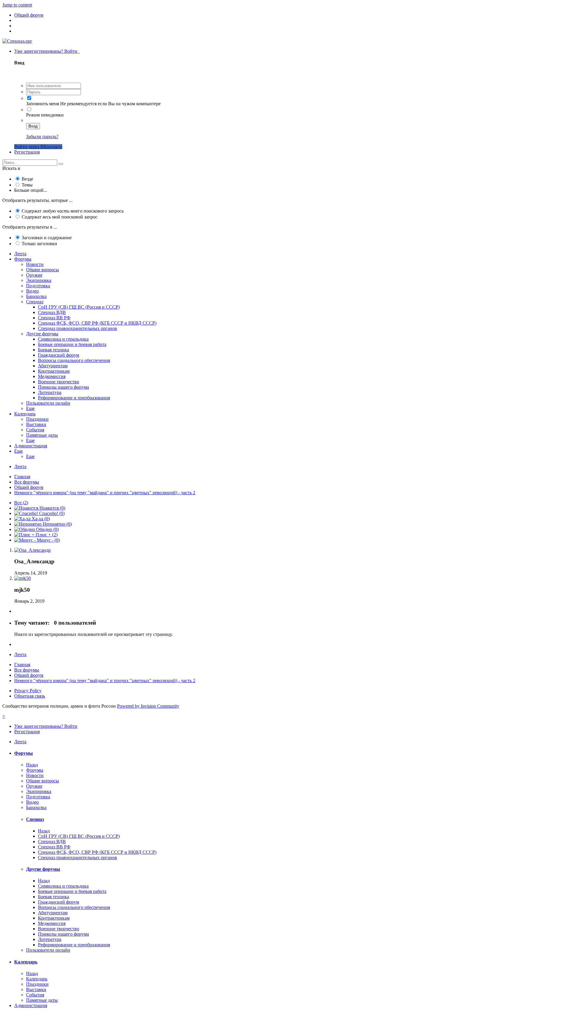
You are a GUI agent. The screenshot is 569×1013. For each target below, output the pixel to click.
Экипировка (38, 280)
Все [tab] (21, 502)
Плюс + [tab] (45, 534)
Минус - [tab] (48, 540)
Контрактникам (54, 371)
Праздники (37, 419)
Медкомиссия (51, 376)
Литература (49, 392)
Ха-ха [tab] (40, 518)
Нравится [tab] (51, 508)
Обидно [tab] (47, 529)
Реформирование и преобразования (74, 397)
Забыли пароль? (42, 136)
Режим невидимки (45, 114)
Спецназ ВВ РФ (54, 317)
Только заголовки (39, 243)
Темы (27, 184)
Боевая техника (53, 349)
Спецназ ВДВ (52, 312)
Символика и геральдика (63, 339)
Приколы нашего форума (63, 387)
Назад (32, 764)
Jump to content (17, 4)
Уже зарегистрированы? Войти (47, 51)
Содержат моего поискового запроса (73, 210)
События (35, 429)
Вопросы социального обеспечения (74, 360)
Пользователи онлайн (48, 403)
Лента (20, 253)
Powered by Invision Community (148, 706)
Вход (33, 126)
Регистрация (27, 151)
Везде (27, 178)
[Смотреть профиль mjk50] (22, 578)
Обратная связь (29, 695)
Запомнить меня (42, 103)
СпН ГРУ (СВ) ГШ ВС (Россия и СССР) (79, 307)
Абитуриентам (53, 365)
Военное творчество (58, 381)
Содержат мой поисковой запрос (60, 216)
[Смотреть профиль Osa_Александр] (32, 550)
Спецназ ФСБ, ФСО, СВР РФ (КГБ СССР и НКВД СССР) (97, 323)
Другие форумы (42, 333)
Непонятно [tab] (56, 524)
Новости (35, 264)
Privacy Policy (27, 690)
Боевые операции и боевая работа (72, 344)
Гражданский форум (58, 355)
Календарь (25, 413)
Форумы (22, 258)
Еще (30, 408)
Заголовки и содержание (47, 237)
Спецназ (34, 301)
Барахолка (36, 296)
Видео (32, 290)
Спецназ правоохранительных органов (77, 328)
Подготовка (38, 285)
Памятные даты (42, 435)
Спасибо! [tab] (51, 513)
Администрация (30, 445)
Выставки (36, 424)
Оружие (34, 274)
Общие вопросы (42, 269)
